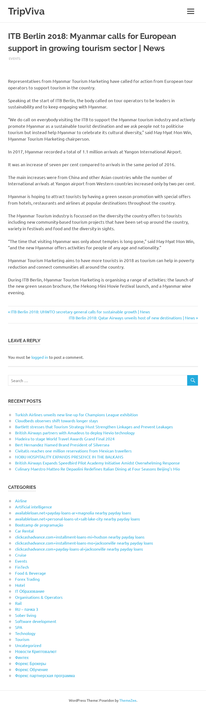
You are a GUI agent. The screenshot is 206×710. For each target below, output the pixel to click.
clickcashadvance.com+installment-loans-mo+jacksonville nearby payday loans (84, 542)
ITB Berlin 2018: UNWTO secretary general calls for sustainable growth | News (80, 311)
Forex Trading (27, 578)
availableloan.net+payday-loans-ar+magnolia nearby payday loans (73, 512)
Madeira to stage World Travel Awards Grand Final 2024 (65, 438)
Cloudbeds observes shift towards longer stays (56, 420)
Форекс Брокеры (30, 663)
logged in (39, 357)
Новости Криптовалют (36, 651)
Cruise (20, 554)
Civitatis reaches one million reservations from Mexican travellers (73, 450)
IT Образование (29, 591)
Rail (18, 603)
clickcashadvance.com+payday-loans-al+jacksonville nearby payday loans (79, 548)
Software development (35, 621)
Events (14, 58)
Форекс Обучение (31, 669)
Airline (21, 500)
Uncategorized (28, 645)
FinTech (22, 566)
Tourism (22, 639)
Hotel (20, 584)
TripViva (26, 11)
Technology (25, 633)
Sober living (25, 615)
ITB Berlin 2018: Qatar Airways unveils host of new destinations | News (132, 317)
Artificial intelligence (33, 506)
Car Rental (24, 530)
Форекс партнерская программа (45, 675)
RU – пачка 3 (26, 609)
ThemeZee (127, 700)
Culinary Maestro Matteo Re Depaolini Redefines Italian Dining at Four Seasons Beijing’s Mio (97, 468)
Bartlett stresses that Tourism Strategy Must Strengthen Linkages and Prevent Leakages (94, 426)
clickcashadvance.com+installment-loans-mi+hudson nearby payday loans (79, 536)
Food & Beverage (30, 572)
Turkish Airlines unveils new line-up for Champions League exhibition (76, 414)
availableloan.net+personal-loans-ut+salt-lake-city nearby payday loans (77, 518)
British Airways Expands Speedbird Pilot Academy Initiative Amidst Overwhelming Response (97, 462)
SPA (18, 627)
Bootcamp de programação (39, 524)
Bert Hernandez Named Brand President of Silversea (62, 444)
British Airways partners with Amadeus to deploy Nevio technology (75, 432)
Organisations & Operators (39, 597)
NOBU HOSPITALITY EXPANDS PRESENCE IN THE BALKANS (69, 456)
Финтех (22, 657)
